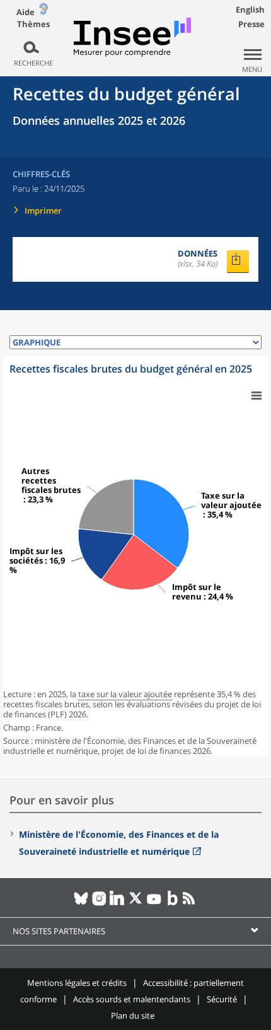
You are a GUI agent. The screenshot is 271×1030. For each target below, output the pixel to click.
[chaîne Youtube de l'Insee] (154, 903)
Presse (251, 24)
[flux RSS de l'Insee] (191, 903)
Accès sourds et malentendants (131, 999)
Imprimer (43, 210)
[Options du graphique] (256, 396)
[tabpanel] (135, 556)
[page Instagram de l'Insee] (99, 903)
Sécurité (222, 999)
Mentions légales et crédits (77, 982)
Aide (25, 12)
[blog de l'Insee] (172, 903)
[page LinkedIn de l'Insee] (117, 903)
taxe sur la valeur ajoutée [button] (125, 694)
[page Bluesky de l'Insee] (81, 903)
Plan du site (132, 1015)
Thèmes (33, 24)
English (250, 9)
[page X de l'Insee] (136, 903)
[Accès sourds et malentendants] (43, 12)
